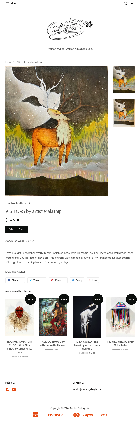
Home (8, 61)
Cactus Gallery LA (79, 408)
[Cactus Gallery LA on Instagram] (14, 390)
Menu (14, 3)
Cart (132, 3)
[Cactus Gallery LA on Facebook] (7, 390)
